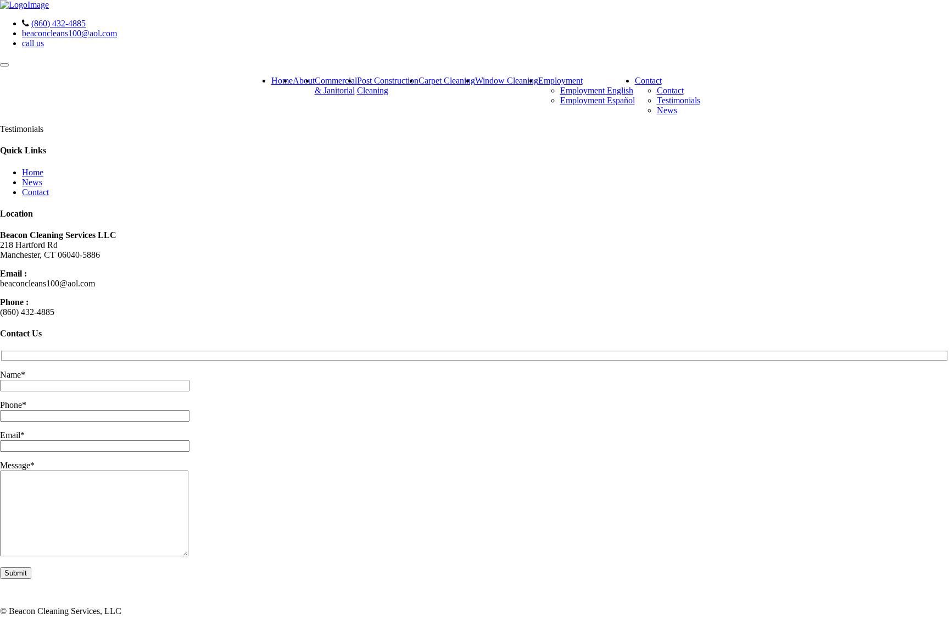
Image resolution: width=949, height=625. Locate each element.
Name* (12, 374)
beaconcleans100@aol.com (69, 33)
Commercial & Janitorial (336, 85)
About (304, 80)
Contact (648, 80)
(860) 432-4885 (58, 23)
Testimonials (678, 100)
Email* (12, 435)
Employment (560, 80)
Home (282, 80)
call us (33, 43)
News (667, 110)
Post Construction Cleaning (387, 85)
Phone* (13, 405)
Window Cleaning (506, 80)
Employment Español (597, 100)
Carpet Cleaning (446, 80)
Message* (17, 465)
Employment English (596, 90)
